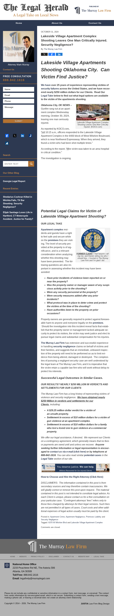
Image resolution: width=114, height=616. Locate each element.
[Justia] (30, 135)
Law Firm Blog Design (95, 603)
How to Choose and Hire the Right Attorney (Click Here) (72, 477)
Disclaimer (54, 556)
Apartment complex (52, 229)
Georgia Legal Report (14, 181)
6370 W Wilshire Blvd (57, 522)
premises (53, 240)
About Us (57, 23)
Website (23, 556)
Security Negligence (49, 519)
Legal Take (47, 95)
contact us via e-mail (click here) (68, 451)
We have (46, 85)
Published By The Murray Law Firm (92, 10)
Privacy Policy (37, 556)
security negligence (64, 346)
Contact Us (95, 23)
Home (19, 23)
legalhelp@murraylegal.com (35, 578)
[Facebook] (7, 135)
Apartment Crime (57, 517)
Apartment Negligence (75, 517)
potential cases (92, 455)
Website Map (83, 556)
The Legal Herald (35, 10)
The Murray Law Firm (53, 343)
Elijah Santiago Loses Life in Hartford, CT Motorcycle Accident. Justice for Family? (18, 215)
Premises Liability (93, 517)
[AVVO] (7, 143)
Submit (19, 121)
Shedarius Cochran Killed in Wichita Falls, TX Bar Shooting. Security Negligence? (17, 202)
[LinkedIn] (22, 135)
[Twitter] (15, 135)
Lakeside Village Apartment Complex (87, 522)
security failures (50, 88)
